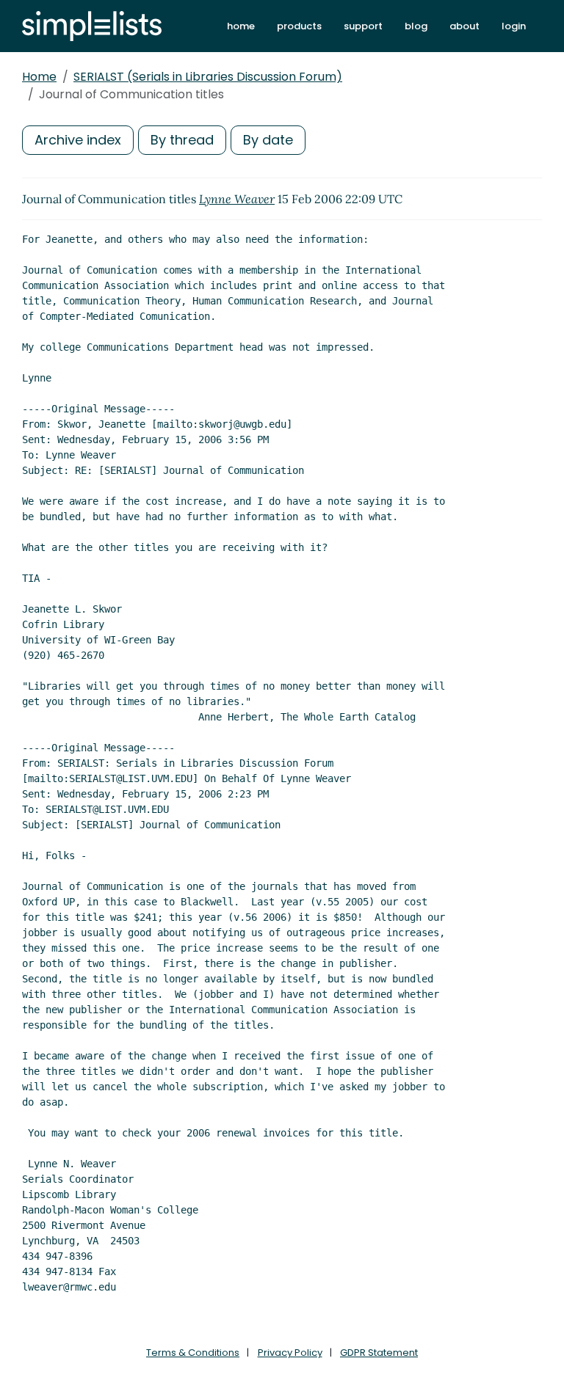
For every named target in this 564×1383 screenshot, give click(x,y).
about (464, 26)
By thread (182, 140)
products (299, 26)
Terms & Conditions (192, 1353)
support (363, 26)
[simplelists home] (92, 26)
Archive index (78, 140)
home (241, 26)
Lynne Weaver (237, 198)
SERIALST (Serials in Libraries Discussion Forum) (207, 76)
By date (268, 140)
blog (416, 26)
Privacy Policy (290, 1353)
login (514, 26)
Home (39, 76)
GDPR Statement (379, 1353)
